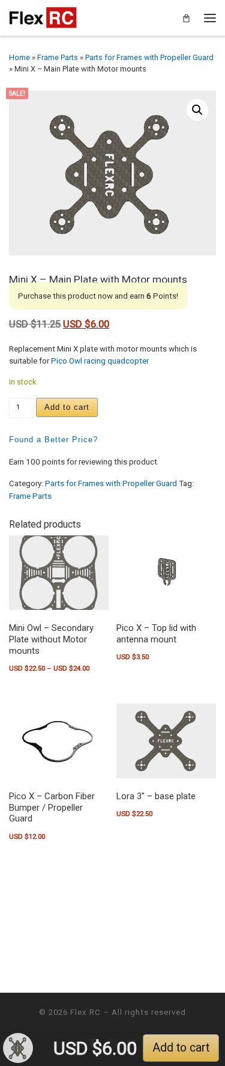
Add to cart (66, 407)
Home (19, 57)
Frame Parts (57, 57)
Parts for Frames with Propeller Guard (149, 57)
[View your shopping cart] (186, 17)
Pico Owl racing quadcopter (100, 360)
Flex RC (85, 1012)
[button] (197, 110)
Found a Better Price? (53, 439)
